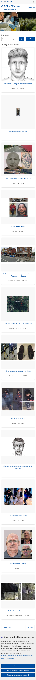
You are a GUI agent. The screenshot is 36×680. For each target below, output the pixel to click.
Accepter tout (18, 666)
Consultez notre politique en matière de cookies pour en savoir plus (16, 657)
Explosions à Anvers (18, 418)
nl (2, 2)
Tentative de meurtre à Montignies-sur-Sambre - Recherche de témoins (18, 275)
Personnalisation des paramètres (18, 670)
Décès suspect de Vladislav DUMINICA (18, 179)
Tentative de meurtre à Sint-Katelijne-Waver (18, 323)
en (11, 2)
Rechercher (5, 35)
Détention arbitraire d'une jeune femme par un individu (18, 467)
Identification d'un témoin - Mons (18, 611)
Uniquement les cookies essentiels (18, 675)
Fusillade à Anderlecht (18, 226)
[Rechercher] (21, 39)
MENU (30, 8)
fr (5, 2)
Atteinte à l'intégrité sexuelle (18, 131)
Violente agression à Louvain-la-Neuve (18, 371)
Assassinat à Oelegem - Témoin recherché (18, 84)
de (8, 2)
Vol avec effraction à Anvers (18, 516)
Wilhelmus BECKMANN (18, 563)
